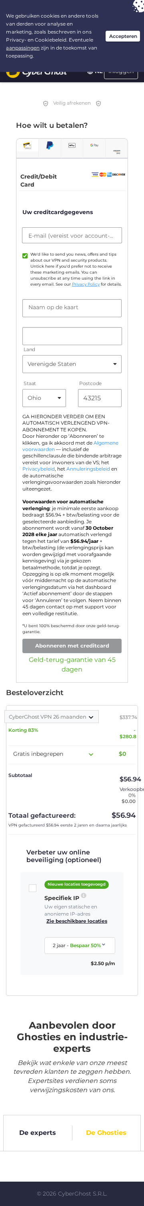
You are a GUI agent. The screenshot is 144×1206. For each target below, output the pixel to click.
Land (29, 349)
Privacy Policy (86, 284)
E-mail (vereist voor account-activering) (72, 235)
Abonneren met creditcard (72, 645)
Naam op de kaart (53, 307)
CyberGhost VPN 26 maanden (48, 716)
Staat (30, 383)
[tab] (27, 145)
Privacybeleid (38, 469)
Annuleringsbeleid (88, 469)
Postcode (90, 383)
